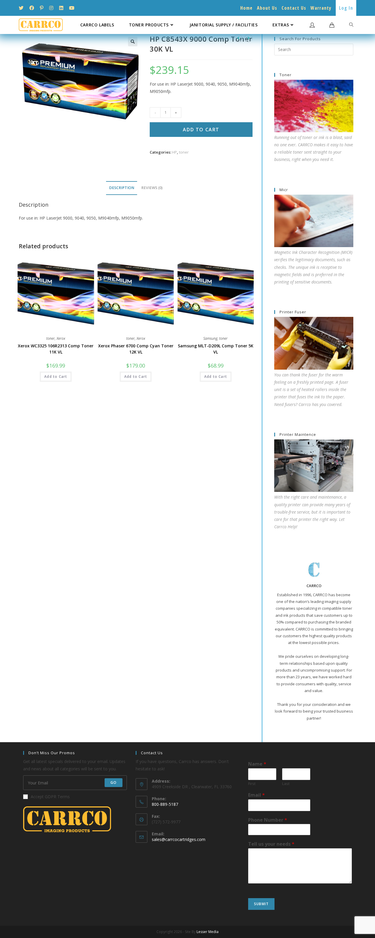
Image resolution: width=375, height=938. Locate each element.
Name (257, 764)
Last (285, 783)
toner (184, 152)
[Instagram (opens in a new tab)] (51, 8)
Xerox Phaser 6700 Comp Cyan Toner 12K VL (135, 349)
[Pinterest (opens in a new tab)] (41, 8)
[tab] (121, 188)
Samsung (210, 338)
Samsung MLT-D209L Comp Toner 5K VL (215, 349)
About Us (267, 8)
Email (256, 795)
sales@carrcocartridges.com (178, 839)
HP (174, 152)
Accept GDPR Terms (50, 796)
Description (121, 187)
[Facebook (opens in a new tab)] (31, 8)
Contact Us (294, 8)
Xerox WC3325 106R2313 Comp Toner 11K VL (55, 349)
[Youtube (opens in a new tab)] (71, 8)
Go (113, 782)
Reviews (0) (152, 187)
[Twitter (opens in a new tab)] (22, 8)
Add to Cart (201, 129)
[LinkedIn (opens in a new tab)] (61, 8)
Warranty (321, 8)
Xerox (61, 338)
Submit (261, 903)
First (251, 783)
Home (246, 8)
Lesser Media (208, 931)
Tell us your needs (271, 844)
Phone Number (267, 820)
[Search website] (351, 25)
